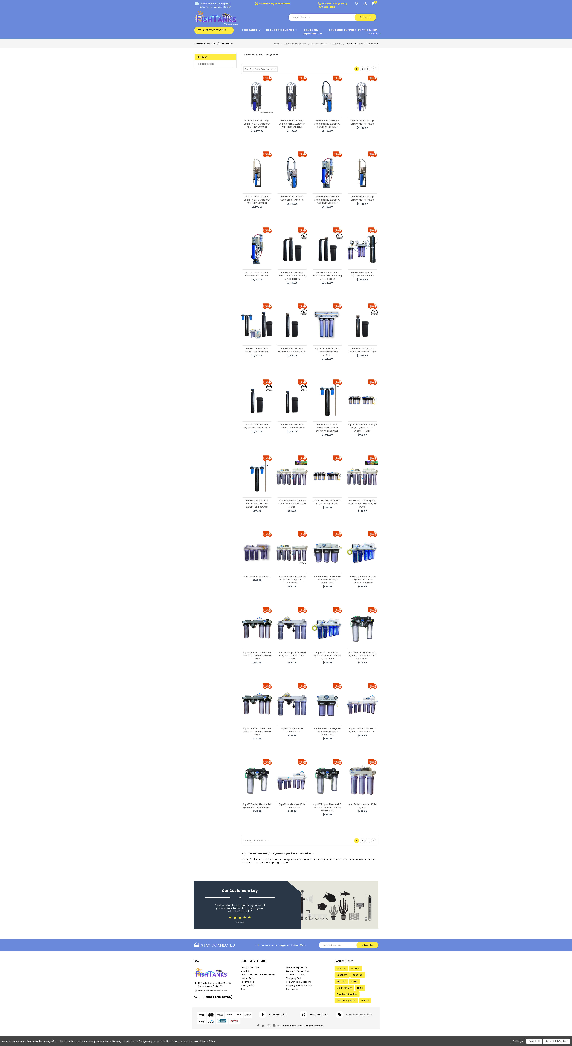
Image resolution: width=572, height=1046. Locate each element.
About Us (245, 971)
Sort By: (249, 69)
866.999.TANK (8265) (216, 997)
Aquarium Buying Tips (297, 971)
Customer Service (295, 974)
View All (365, 1000)
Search (365, 17)
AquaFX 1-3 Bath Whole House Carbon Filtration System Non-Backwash (256, 503)
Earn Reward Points (359, 1014)
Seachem (342, 974)
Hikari (360, 987)
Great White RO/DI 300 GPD (257, 576)
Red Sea (341, 968)
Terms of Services (250, 967)
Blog (243, 988)
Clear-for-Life (344, 987)
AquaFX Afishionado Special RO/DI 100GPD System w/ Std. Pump (292, 579)
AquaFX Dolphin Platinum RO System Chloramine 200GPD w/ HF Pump (327, 807)
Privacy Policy (248, 985)
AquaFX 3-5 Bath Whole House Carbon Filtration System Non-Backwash (327, 427)
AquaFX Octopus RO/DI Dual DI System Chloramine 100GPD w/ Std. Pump (362, 579)
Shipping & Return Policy (299, 985)
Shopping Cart (293, 978)
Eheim (354, 981)
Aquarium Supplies (342, 30)
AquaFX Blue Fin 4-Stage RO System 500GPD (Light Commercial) (327, 579)
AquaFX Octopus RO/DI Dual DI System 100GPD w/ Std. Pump (292, 655)
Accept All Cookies (556, 1041)
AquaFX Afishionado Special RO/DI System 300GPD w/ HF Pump (292, 503)
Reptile (363, 30)
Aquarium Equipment (311, 31)
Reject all (534, 1041)
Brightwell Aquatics (347, 994)
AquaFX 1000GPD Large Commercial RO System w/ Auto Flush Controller (327, 199)
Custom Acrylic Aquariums (272, 3)
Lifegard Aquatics (346, 1000)
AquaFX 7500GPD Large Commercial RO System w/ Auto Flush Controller (292, 123)
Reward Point (247, 978)
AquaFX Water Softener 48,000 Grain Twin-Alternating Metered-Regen (327, 275)
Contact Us (292, 988)
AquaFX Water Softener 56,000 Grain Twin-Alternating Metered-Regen (292, 275)
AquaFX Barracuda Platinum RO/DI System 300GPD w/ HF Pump (257, 655)
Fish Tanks (250, 30)
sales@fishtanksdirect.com (212, 990)
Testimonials (247, 981)
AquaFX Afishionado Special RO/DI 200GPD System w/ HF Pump (362, 503)
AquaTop (357, 974)
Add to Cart (257, 135)
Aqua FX (341, 981)
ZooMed (355, 968)
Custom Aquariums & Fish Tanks (258, 974)
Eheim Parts (373, 31)
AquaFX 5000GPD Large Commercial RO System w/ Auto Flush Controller (327, 123)
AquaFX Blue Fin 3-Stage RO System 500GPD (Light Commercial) (327, 731)
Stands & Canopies (280, 30)
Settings (518, 1041)
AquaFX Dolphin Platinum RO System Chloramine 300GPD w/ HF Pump (362, 655)
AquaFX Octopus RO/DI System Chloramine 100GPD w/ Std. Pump (327, 655)
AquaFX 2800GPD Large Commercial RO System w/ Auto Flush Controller (257, 199)
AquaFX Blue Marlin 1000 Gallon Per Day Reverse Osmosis (327, 351)
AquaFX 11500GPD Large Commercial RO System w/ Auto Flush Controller (257, 123)
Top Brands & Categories (299, 981)
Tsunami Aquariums (296, 967)
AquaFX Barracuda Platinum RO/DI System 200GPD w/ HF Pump (257, 731)
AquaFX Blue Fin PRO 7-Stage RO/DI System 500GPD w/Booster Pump (362, 427)
